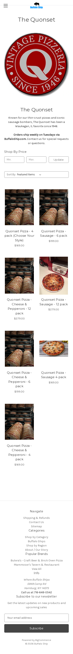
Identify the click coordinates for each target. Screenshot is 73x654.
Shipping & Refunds (36, 518)
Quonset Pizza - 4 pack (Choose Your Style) (19, 235)
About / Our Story (36, 549)
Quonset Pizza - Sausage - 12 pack (54, 302)
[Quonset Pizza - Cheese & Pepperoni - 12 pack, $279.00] (19, 276)
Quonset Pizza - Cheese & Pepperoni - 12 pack (19, 306)
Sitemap (36, 526)
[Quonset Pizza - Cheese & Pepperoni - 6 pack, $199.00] (19, 349)
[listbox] (29, 175)
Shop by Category (36, 537)
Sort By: (11, 174)
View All (36, 569)
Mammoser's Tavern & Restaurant (36, 564)
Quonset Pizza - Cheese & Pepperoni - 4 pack (19, 452)
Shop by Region (36, 545)
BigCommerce (43, 640)
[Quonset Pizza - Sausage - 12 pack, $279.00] (53, 276)
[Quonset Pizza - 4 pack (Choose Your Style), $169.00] (19, 207)
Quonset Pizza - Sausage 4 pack (53, 375)
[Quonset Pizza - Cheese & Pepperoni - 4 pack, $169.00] (19, 422)
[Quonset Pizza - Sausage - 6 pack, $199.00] (53, 207)
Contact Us (36, 522)
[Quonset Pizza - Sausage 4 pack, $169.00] (53, 349)
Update (59, 159)
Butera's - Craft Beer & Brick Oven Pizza (37, 560)
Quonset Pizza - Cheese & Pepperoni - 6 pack (19, 379)
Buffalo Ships (36, 541)
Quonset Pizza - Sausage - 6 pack (53, 233)
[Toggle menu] (5, 5)
